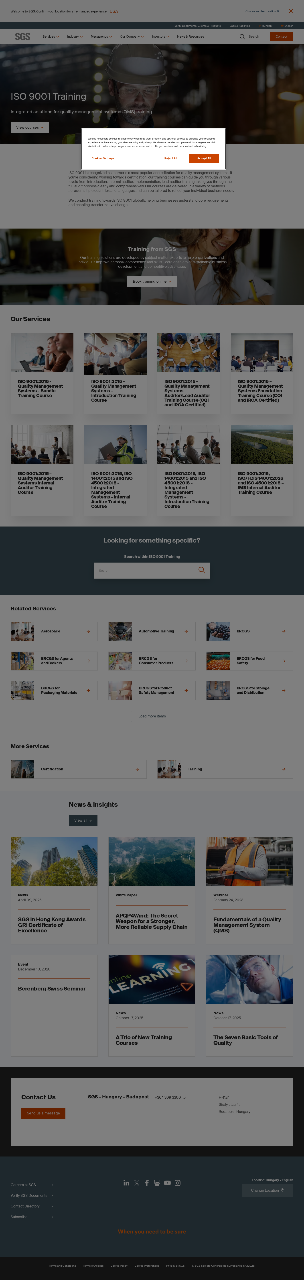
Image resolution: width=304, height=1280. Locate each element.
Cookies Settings (103, 158)
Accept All (204, 158)
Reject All (170, 158)
